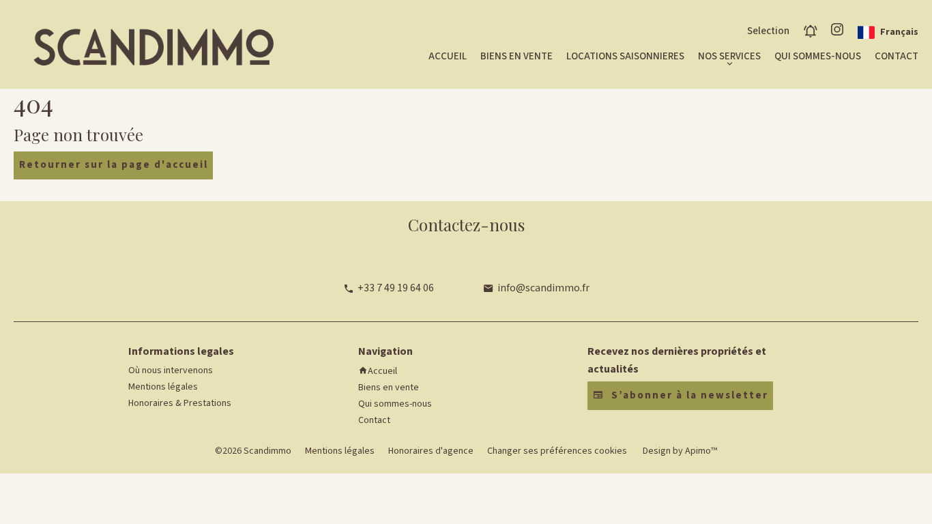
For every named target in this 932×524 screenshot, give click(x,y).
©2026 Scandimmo (253, 451)
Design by (679, 451)
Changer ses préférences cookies (557, 451)
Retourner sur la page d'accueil (113, 165)
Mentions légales (340, 451)
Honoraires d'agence (431, 451)
